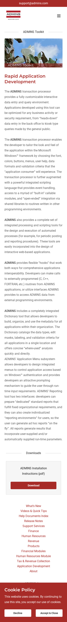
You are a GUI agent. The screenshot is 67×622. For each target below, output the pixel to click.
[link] (13, 15)
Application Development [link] (33, 566)
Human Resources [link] (34, 536)
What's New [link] (33, 506)
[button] (59, 16)
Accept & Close (49, 613)
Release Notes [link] (33, 521)
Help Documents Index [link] (33, 516)
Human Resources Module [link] (33, 556)
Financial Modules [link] (33, 551)
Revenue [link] (33, 541)
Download (33, 485)
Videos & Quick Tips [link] (33, 511)
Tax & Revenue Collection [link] (33, 561)
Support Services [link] (34, 526)
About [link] (33, 571)
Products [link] (33, 546)
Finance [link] (33, 531)
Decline (17, 613)
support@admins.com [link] (33, 3)
